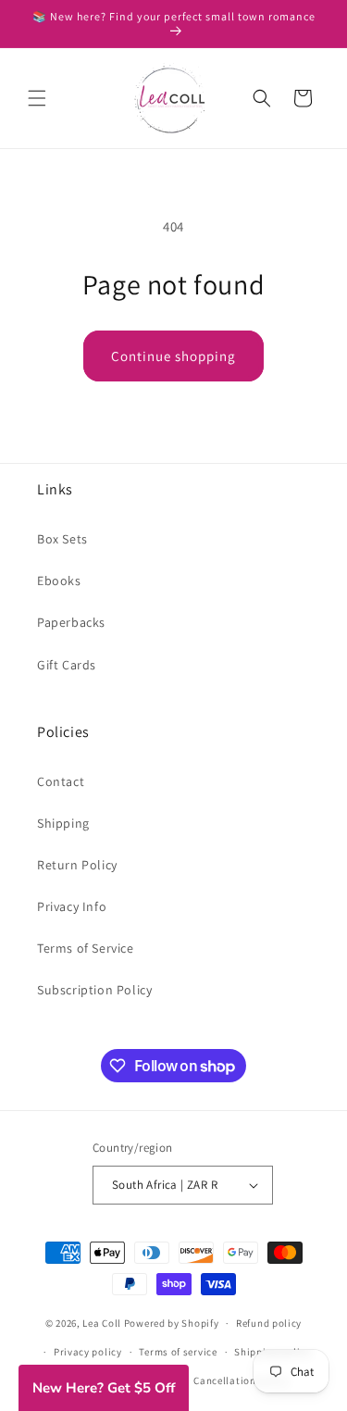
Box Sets (62, 539)
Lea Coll (101, 1323)
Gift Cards (66, 664)
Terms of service (178, 1351)
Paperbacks (71, 622)
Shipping (63, 823)
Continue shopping (173, 356)
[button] (37, 98)
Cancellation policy (240, 1380)
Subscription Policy (94, 989)
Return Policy (77, 864)
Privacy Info (71, 906)
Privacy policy (88, 1351)
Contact (60, 781)
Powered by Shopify (171, 1323)
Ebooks (59, 580)
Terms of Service (85, 948)
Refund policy (269, 1323)
